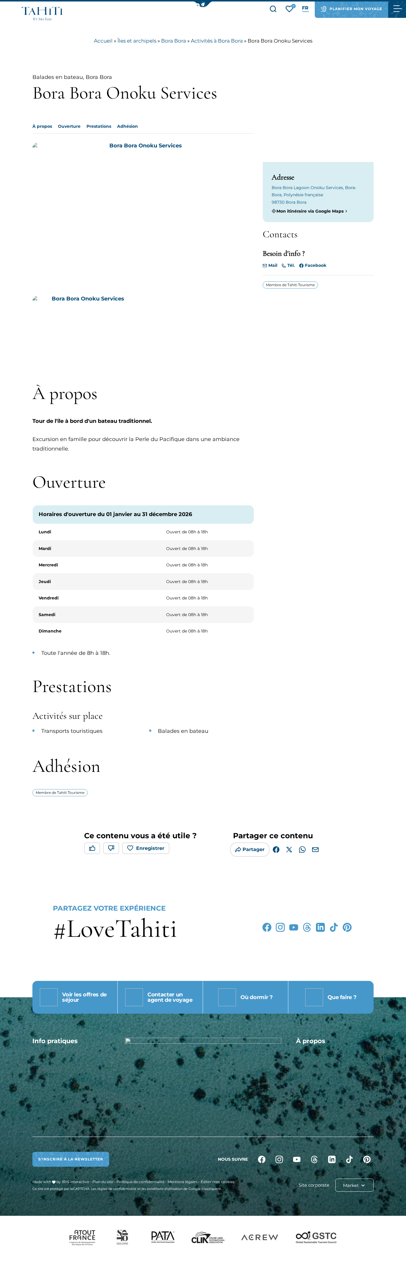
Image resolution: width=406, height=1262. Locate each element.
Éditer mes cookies (218, 1182)
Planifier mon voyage (356, 9)
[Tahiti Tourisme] (42, 13)
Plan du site (102, 1182)
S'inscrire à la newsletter (70, 1159)
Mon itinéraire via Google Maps (310, 211)
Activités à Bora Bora (217, 41)
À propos (42, 126)
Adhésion (127, 126)
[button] (203, 4)
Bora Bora (173, 41)
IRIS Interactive (75, 1182)
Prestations (98, 126)
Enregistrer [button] (150, 848)
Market (351, 1185)
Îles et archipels (136, 41)
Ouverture (69, 126)
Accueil (103, 41)
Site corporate (314, 1185)
